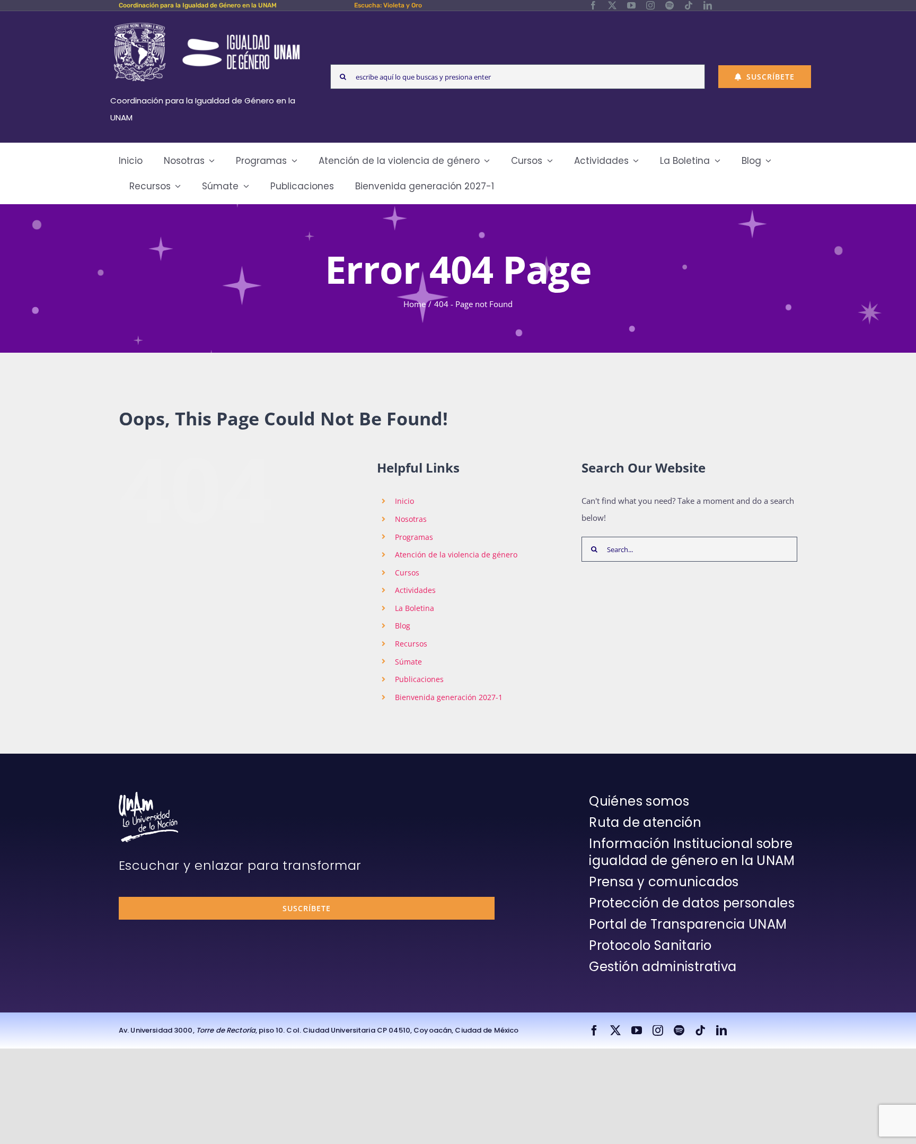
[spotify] (669, 5)
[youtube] (631, 5)
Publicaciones (419, 679)
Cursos (407, 572)
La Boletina (414, 608)
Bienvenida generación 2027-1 (449, 697)
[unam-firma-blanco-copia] (148, 795)
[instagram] (650, 5)
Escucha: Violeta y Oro (388, 5)
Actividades (415, 590)
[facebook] (593, 5)
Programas (414, 537)
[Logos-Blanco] (206, 23)
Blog (402, 626)
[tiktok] (688, 5)
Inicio (404, 501)
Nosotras (411, 519)
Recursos (411, 644)
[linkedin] (707, 5)
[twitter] (612, 5)
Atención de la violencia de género (456, 554)
